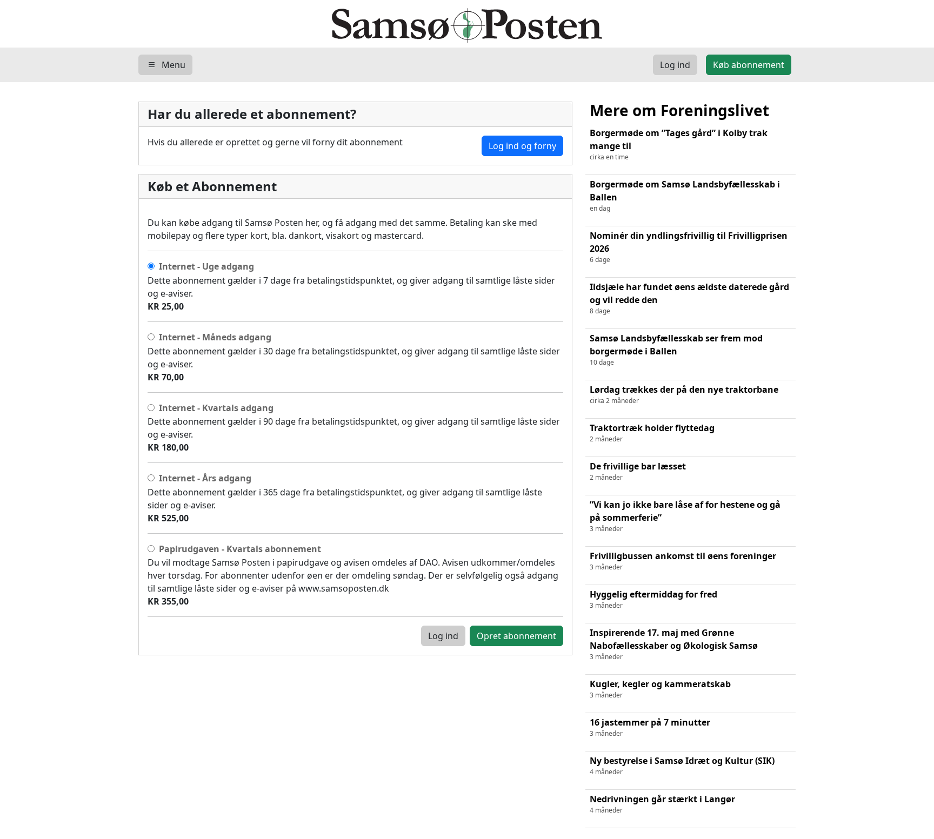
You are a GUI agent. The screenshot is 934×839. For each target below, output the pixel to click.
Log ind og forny (522, 146)
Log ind (443, 636)
